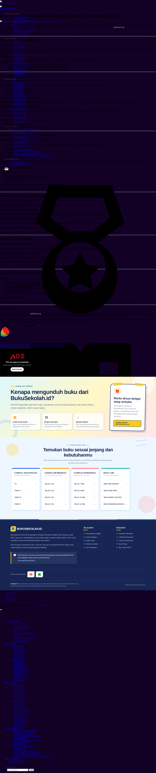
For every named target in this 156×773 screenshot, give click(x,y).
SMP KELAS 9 (20, 62)
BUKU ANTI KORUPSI (111, 484)
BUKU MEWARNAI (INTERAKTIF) (28, 741)
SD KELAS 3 (19, 48)
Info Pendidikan (91, 547)
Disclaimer (9, 601)
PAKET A (18, 491)
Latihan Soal (90, 540)
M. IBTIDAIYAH (20, 699)
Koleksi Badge (20, 23)
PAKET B (18, 497)
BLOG (16, 636)
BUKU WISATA (20, 749)
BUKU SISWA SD (16, 82)
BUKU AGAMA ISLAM (23, 734)
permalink (40, 325)
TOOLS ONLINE (20, 640)
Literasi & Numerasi (126, 540)
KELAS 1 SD (49, 484)
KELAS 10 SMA (79, 497)
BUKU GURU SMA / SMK (19, 669)
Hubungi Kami (10, 597)
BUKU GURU (10, 38)
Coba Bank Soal (20, 19)
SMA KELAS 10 (20, 671)
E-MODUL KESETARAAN (24, 132)
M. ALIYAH (18, 726)
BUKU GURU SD (16, 646)
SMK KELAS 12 (20, 121)
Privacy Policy (10, 599)
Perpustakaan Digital (93, 533)
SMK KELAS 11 (20, 679)
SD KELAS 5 (19, 656)
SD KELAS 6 (19, 54)
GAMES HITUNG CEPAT (24, 150)
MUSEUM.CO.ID (20, 35)
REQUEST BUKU (21, 31)
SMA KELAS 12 (20, 70)
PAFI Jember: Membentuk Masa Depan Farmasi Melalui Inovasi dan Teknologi (31, 347)
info (1, 10)
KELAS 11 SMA (79, 504)
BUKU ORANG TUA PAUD (113, 497)
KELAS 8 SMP (79, 491)
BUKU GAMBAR (20, 138)
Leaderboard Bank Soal (23, 628)
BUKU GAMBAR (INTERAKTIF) (27, 736)
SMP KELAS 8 (20, 665)
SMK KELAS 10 (20, 72)
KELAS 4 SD (49, 497)
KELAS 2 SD (49, 491)
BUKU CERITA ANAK (18, 745)
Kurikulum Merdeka (126, 533)
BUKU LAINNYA (12, 728)
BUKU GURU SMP (17, 56)
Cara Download (11, 593)
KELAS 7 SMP (79, 484)
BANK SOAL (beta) (17, 623)
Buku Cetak (123, 544)
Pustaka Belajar (91, 537)
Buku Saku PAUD (125, 547)
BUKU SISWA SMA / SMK (19, 109)
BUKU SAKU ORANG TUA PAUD (27, 154)
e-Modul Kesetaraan (126, 537)
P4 (15, 484)
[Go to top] (1, 609)
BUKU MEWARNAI (21, 142)
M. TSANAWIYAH (21, 710)
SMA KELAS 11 (20, 113)
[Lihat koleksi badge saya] (80, 323)
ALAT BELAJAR (12, 621)
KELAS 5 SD (49, 504)
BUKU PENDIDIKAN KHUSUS (114, 504)
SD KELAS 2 (19, 86)
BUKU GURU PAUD (110, 491)
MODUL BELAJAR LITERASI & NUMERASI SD (33, 757)
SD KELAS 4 (19, 654)
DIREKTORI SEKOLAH (18, 162)
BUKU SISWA (10, 79)
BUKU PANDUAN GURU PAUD (27, 753)
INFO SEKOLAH (12, 159)
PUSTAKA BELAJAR (22, 634)
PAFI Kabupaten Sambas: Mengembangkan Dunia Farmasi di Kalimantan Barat (32, 345)
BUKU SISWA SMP (17, 702)
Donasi (7, 595)
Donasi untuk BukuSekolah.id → (123, 423)
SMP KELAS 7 (20, 58)
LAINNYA (13, 632)
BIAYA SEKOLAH (16, 164)
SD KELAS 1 (19, 43)
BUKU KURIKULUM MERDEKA (22, 130)
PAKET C (18, 504)
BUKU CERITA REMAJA (24, 146)
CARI (31, 770)
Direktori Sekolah (92, 544)
